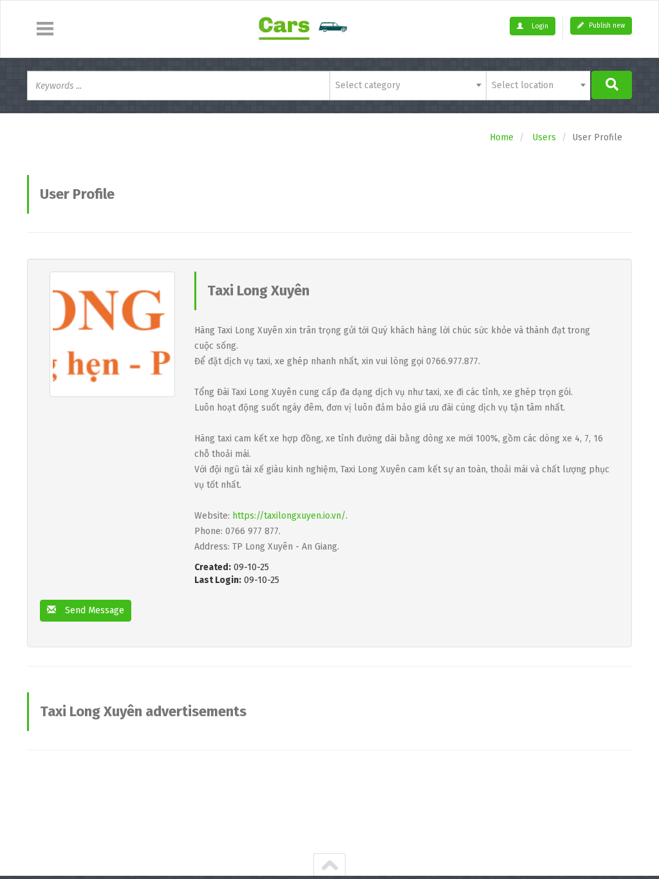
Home (502, 137)
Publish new (606, 26)
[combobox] (408, 85)
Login (539, 26)
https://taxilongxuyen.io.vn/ (289, 515)
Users (544, 137)
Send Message (93, 610)
